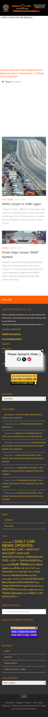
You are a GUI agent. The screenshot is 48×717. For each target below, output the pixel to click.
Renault (18, 589)
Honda (15, 575)
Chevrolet (7, 571)
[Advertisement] (24, 43)
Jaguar (30, 575)
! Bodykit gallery (7, 542)
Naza (37, 582)
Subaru (25, 590)
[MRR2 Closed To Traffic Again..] (24, 166)
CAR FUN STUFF (27, 568)
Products (40, 586)
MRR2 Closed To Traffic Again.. (22, 204)
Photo (5, 248)
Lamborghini (6, 579)
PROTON (8, 589)
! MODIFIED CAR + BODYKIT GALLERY (21, 549)
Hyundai (23, 575)
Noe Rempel (9, 415)
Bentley (11, 568)
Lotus (23, 579)
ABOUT (7, 651)
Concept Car (25, 571)
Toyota (6, 592)
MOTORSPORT (26, 582)
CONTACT (8, 657)
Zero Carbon (9, 526)
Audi (9, 564)
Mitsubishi (13, 582)
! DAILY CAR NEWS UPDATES (18, 543)
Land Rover (16, 579)
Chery (38, 568)
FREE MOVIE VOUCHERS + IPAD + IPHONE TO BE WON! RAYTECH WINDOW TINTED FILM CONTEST (22, 458)
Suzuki (40, 590)
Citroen (15, 572)
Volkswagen (16, 593)
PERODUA (15, 585)
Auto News (7, 200)
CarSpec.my (8, 520)
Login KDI (5, 344)
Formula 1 (6, 575)
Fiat (32, 572)
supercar (33, 589)
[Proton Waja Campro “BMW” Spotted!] (24, 237)
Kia (35, 575)
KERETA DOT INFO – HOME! (14, 669)
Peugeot (24, 586)
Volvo (25, 593)
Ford (37, 571)
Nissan (5, 585)
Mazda (29, 579)
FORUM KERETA (10, 663)
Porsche (33, 586)
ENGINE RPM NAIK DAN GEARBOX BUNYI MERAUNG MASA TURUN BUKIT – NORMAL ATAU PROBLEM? (22, 73)
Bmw (17, 568)
